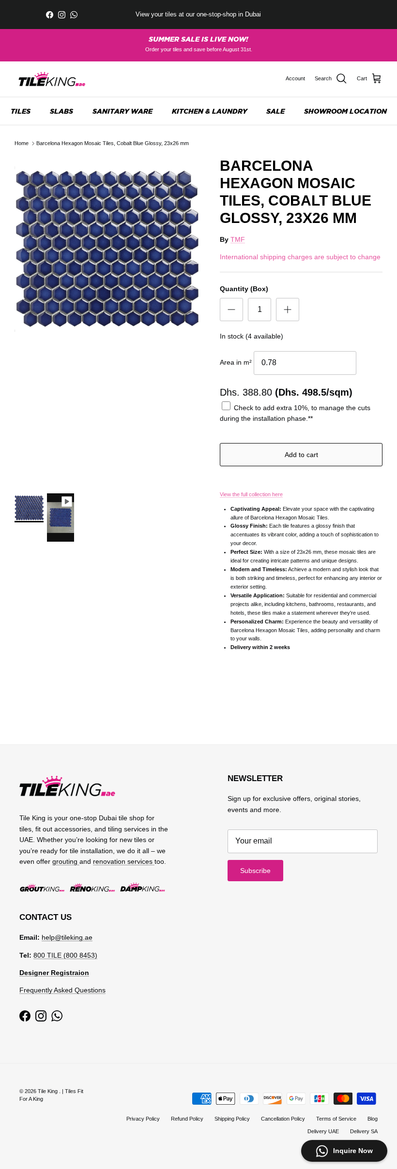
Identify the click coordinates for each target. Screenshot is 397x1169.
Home (22, 143)
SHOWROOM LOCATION (345, 111)
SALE (275, 111)
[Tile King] (52, 79)
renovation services (123, 861)
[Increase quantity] (287, 309)
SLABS (61, 111)
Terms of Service (336, 1119)
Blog (372, 1119)
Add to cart (301, 455)
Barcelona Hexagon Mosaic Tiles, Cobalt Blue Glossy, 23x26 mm (112, 143)
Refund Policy (187, 1119)
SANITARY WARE (122, 111)
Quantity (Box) (244, 289)
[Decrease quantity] (231, 309)
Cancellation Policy (283, 1119)
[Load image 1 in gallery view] (106, 249)
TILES (21, 111)
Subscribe (255, 870)
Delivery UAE (323, 1131)
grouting (65, 861)
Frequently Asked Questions (62, 990)
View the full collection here (251, 494)
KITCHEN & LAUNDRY (209, 111)
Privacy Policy (143, 1119)
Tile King (48, 1091)
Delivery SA (364, 1131)
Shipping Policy (232, 1119)
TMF (237, 239)
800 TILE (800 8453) (65, 955)
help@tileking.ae (67, 937)
